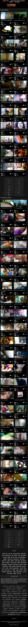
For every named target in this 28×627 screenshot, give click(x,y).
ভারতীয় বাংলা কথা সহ (6, 0)
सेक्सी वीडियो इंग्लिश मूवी (14, 612)
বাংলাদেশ (3, 568)
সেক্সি (12, 606)
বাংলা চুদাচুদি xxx (7, 599)
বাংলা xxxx (8, 591)
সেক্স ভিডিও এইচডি (12, 586)
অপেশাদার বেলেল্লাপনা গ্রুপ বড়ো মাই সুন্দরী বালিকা (18, 0)
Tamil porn (10, 595)
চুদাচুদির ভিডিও (5, 608)
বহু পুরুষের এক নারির (7, 569)
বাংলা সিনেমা (24, 571)
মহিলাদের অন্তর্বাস (4, 553)
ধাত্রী (2, 569)
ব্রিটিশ (25, 568)
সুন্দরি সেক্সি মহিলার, (7, 555)
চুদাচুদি (19, 591)
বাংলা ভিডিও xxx (8, 588)
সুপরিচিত (17, 569)
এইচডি (19, 555)
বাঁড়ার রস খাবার (4, 560)
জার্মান (12, 555)
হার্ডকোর (3, 555)
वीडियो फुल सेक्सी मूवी (6, 604)
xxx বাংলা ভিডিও (15, 597)
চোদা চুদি (3, 591)
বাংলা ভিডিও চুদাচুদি (24, 593)
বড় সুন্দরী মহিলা (7, 562)
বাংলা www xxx (19, 588)
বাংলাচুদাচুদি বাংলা (17, 599)
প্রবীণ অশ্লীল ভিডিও (15, 610)
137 (9, 194)
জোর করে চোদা (13, 589)
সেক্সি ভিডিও (24, 589)
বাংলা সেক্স (9, 610)
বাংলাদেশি (7, 568)
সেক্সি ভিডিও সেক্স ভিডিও (14, 603)
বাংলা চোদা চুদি (23, 591)
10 (9, 190)
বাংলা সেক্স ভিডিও (17, 608)
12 (8, 192)
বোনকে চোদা (23, 608)
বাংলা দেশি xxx (24, 595)
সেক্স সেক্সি (12, 599)
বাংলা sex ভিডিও (22, 610)
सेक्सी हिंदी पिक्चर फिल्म (11, 614)
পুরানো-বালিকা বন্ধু (16, 564)
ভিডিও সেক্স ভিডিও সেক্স (14, 604)
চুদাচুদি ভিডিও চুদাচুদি (17, 606)
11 (19, 190)
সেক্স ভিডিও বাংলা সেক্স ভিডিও (6, 606)
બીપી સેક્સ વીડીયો (6, 603)
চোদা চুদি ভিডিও (9, 593)
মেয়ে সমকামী (4, 557)
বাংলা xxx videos (22, 604)
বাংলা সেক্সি (13, 588)
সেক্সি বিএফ (24, 597)
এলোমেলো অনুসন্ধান (13, 562)
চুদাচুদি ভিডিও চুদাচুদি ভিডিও (6, 589)
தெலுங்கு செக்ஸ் (15, 601)
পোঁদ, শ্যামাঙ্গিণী (17, 1)
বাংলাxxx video (22, 601)
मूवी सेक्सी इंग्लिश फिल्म (22, 612)
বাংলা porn (24, 606)
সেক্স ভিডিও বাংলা (5, 586)
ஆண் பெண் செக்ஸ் (6, 601)
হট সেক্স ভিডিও (23, 586)
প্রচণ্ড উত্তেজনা (22, 559)
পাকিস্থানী (18, 562)
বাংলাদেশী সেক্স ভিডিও (14, 591)
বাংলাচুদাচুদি (4, 597)
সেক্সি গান (20, 597)
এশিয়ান (16, 557)
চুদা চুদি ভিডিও (18, 586)
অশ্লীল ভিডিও (5, 610)
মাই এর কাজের (19, 573)
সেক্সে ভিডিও (18, 614)
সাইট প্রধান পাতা (14, 618)
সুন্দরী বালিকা (11, 1)
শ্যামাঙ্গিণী (8, 557)
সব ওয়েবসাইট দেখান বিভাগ (14, 576)
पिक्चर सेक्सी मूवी (4, 595)
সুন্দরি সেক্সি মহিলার (23, 553)
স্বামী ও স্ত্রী (10, 553)
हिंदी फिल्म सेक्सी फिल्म (16, 593)
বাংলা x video (3, 593)
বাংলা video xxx (22, 603)
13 (18, 192)
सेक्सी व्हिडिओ (23, 599)
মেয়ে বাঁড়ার (24, 564)
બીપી (3, 599)
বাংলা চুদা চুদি (14, 550)
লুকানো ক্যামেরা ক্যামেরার (16, 553)
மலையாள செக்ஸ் (17, 595)
